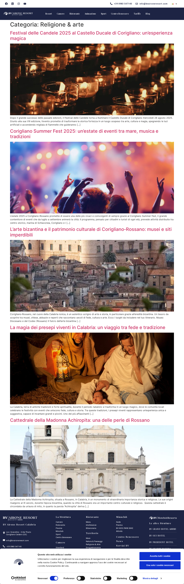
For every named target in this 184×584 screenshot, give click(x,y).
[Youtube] (25, 4)
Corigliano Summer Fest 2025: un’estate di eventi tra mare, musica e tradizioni (84, 133)
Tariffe (137, 13)
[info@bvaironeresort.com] (4, 540)
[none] (174, 4)
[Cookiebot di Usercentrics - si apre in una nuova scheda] (18, 578)
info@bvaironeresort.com (17, 540)
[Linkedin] (12, 4)
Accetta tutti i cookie (160, 556)
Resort (48, 13)
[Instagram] (19, 4)
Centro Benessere (120, 13)
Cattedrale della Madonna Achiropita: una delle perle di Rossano (80, 420)
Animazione (90, 13)
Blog (147, 13)
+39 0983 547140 (14, 546)
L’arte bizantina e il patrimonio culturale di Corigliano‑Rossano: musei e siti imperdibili (91, 231)
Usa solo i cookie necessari (160, 565)
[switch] (81, 578)
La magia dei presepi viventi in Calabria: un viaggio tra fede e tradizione (87, 327)
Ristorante (74, 13)
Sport (103, 13)
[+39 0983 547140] (4, 546)
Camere (61, 13)
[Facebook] (6, 4)
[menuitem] (174, 4)
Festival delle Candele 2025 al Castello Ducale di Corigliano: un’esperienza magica (91, 35)
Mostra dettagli (150, 578)
